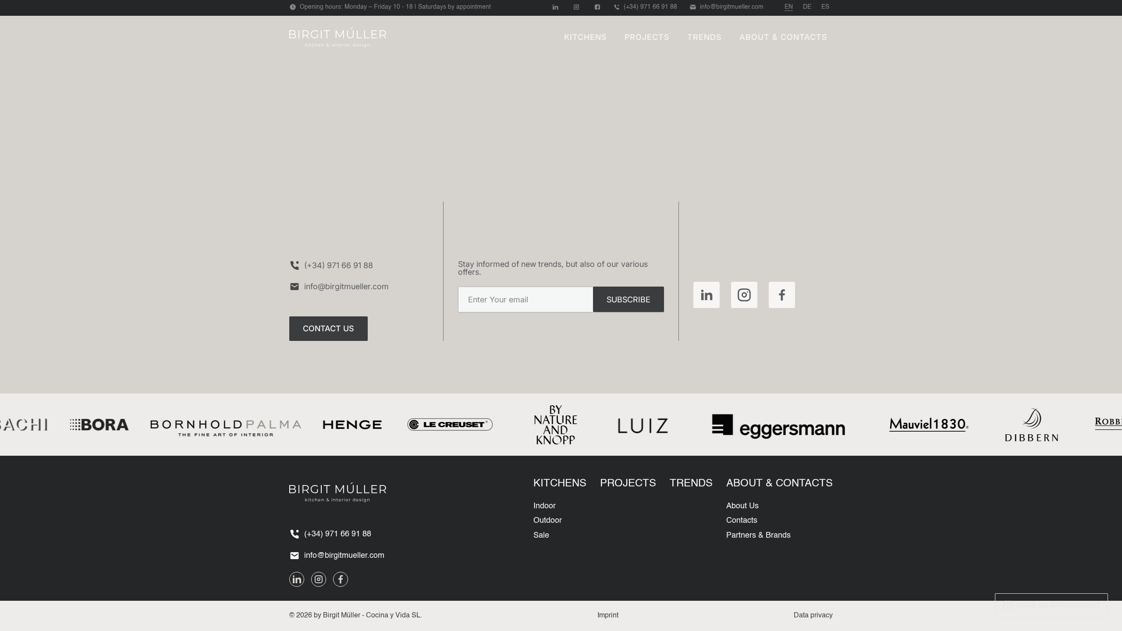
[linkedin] (706, 295)
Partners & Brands (758, 535)
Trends (704, 37)
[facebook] (782, 295)
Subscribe (628, 299)
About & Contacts (783, 37)
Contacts (741, 521)
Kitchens (585, 37)
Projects (647, 37)
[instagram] (744, 295)
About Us (742, 506)
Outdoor (547, 521)
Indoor (544, 506)
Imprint (607, 615)
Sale (541, 535)
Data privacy (813, 615)
